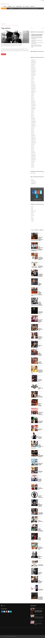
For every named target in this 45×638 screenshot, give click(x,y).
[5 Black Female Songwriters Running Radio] (34, 527)
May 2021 (32, 114)
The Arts (32, 219)
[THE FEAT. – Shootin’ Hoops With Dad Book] (34, 546)
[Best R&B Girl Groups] (34, 428)
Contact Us (32, 6)
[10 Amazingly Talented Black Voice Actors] (34, 511)
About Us (27, 6)
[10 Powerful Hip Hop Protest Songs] (34, 494)
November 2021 (33, 105)
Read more (3, 54)
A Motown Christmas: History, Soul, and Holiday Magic (39, 624)
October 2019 (33, 141)
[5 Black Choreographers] (34, 519)
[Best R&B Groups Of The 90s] (34, 486)
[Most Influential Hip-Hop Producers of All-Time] (34, 453)
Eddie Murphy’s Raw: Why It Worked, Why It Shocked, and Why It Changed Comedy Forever (23, 8)
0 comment (13, 46)
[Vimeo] (41, 192)
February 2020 (33, 135)
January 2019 (33, 154)
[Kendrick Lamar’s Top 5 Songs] (34, 327)
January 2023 (33, 85)
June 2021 (32, 112)
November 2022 (33, 88)
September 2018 (33, 159)
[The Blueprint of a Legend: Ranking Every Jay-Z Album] (34, 273)
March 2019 (32, 151)
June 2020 (32, 129)
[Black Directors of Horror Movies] (34, 394)
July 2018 (32, 162)
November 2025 (33, 62)
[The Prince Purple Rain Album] (34, 378)
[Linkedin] (37, 196)
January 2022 (33, 102)
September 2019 (33, 142)
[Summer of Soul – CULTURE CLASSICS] (34, 402)
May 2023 (32, 79)
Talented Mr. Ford (4, 46)
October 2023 (33, 72)
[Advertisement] (22, 16)
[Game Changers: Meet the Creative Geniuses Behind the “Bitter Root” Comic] (34, 290)
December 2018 (33, 155)
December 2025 (33, 61)
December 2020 (33, 121)
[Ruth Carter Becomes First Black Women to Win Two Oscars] (34, 368)
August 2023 (33, 75)
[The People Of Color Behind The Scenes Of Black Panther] (34, 595)
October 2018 (33, 158)
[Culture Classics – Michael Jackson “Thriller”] (34, 536)
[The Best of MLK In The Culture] (34, 571)
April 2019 (32, 149)
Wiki (24, 6)
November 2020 (33, 122)
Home (2, 6)
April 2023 (32, 81)
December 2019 (33, 138)
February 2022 (33, 101)
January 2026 (33, 59)
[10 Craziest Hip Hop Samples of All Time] (34, 420)
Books (32, 209)
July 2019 (32, 145)
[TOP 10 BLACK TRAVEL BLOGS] (34, 563)
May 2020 (32, 131)
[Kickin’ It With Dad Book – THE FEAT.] (34, 462)
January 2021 (33, 119)
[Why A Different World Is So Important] (34, 352)
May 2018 (32, 165)
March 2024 (33, 65)
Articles (4, 6)
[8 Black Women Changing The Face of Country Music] (34, 443)
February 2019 (33, 152)
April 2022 (32, 98)
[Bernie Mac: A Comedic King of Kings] (34, 265)
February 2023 (33, 84)
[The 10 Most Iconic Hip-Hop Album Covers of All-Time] (34, 256)
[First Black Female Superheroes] (34, 360)
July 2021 (32, 111)
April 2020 (32, 132)
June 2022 (32, 95)
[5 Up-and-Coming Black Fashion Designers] (34, 335)
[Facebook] (33, 192)
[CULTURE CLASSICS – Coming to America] (34, 478)
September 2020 (33, 125)
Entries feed (33, 180)
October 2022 (33, 89)
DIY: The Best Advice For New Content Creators (11, 44)
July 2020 (32, 128)
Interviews (9, 6)
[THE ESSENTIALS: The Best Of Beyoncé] (34, 579)
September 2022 (33, 91)
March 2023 (32, 82)
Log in (32, 179)
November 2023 (33, 71)
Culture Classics (19, 6)
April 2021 (32, 115)
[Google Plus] (38, 192)
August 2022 (33, 92)
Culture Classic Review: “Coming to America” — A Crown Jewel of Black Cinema (36, 46)
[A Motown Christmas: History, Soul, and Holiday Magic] (32, 622)
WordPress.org (33, 183)
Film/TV (32, 213)
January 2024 (33, 68)
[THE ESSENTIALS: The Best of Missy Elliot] (34, 502)
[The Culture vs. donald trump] (34, 588)
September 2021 (33, 108)
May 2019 (32, 148)
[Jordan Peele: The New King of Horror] (34, 310)
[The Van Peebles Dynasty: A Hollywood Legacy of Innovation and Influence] (34, 301)
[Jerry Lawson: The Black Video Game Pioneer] (34, 318)
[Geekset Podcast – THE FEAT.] (34, 386)
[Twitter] (35, 192)
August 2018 (33, 161)
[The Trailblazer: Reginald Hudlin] (34, 281)
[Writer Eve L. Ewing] (34, 344)
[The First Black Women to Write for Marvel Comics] (34, 411)
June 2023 (32, 78)
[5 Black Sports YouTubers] (34, 470)
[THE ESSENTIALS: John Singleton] (34, 554)
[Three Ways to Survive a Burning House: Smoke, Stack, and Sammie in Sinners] (34, 236)
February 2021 (33, 118)
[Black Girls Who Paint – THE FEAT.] (34, 435)
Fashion (32, 212)
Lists (14, 6)
